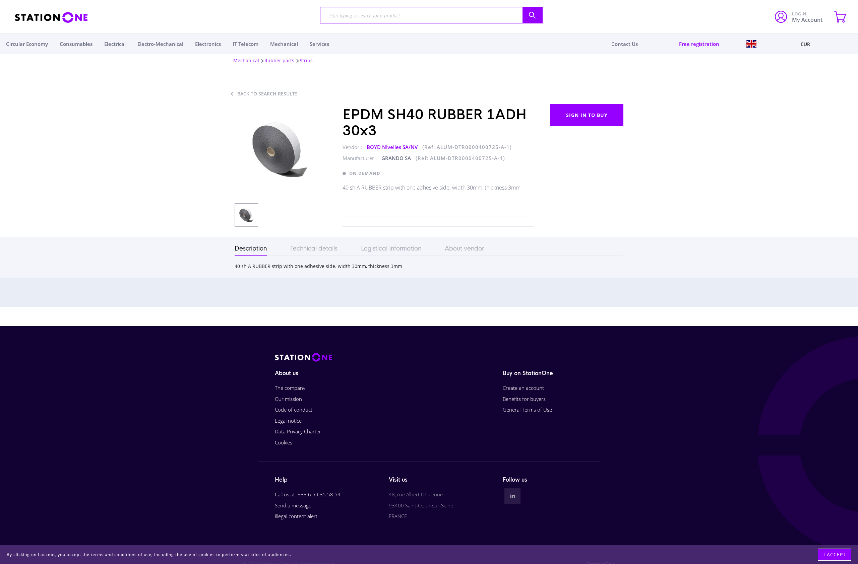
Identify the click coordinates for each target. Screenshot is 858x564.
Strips (306, 60)
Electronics (208, 44)
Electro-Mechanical (160, 44)
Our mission (288, 399)
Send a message (293, 505)
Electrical (115, 44)
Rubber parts (279, 60)
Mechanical (284, 44)
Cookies (283, 442)
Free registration (699, 44)
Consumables (76, 44)
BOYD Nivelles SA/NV (393, 147)
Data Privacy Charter (298, 431)
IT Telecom (245, 44)
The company (290, 387)
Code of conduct (293, 409)
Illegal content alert (296, 516)
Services (319, 44)
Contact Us (624, 44)
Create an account (523, 387)
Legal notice (288, 420)
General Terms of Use (527, 409)
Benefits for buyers (524, 399)
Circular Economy (27, 44)
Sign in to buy (587, 115)
